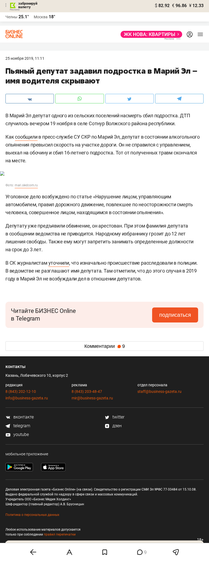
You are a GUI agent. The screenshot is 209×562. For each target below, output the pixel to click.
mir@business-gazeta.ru (92, 398)
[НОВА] (149, 34)
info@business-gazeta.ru (26, 398)
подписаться (175, 315)
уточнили (58, 263)
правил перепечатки (60, 534)
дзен (116, 425)
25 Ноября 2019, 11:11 (24, 58)
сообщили (26, 137)
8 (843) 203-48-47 (87, 391)
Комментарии (104, 346)
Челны (11, 17)
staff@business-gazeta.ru (159, 391)
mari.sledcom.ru (26, 185)
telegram (21, 425)
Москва (41, 17)
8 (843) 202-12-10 (20, 391)
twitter (117, 417)
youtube (20, 434)
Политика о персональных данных (32, 515)
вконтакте (23, 417)
